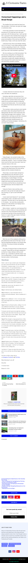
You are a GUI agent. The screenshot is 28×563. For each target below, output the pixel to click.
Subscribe (14, 517)
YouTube (17, 357)
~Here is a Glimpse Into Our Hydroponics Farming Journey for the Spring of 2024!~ (17, 422)
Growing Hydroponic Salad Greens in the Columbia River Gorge (17, 415)
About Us (4, 545)
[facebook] (4, 497)
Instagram (5, 357)
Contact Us (11, 545)
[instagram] (11, 497)
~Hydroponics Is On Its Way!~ (8, 488)
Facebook (10, 357)
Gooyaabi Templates (14, 561)
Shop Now (4, 543)
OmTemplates (15, 559)
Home (2, 14)
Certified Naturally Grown (14, 543)
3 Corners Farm (16, 402)
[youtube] (17, 497)
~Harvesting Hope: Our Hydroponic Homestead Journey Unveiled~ (16, 428)
